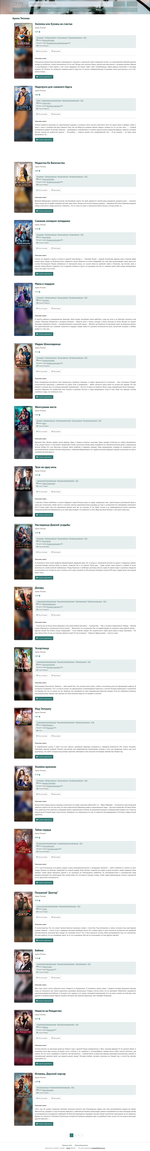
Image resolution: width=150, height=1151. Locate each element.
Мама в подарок (44, 284)
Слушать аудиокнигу (45, 77)
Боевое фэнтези (62, 37)
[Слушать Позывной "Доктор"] (23, 904)
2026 (84, 37)
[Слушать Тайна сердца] (23, 841)
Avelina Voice (46, 103)
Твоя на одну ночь (45, 467)
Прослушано (56, 51)
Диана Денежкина (47, 1090)
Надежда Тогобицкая (48, 783)
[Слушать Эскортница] (23, 660)
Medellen (45, 1027)
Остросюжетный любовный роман (47, 906)
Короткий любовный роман (70, 100)
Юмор (38, 100)
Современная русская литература (68, 843)
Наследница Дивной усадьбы (52, 525)
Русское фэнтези (74, 234)
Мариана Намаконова (49, 604)
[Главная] (49, 10)
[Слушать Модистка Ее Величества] (23, 174)
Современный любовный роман (51, 100)
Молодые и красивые (53, 106)
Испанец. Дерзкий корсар (50, 1073)
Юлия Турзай (46, 237)
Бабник (39, 950)
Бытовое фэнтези (63, 176)
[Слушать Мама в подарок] (23, 296)
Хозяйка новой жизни (53, 182)
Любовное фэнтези (51, 37)
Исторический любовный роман (46, 843)
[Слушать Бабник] (23, 962)
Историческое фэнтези (75, 37)
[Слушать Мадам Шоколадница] (23, 356)
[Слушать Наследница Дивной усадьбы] (23, 536)
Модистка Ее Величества (50, 163)
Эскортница (42, 648)
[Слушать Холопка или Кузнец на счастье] (23, 35)
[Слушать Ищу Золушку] (23, 717)
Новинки (59, 9)
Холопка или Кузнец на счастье (53, 24)
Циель (44, 423)
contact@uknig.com (98, 1148)
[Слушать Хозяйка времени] (23, 778)
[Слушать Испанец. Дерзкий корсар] (23, 1085)
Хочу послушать (42, 51)
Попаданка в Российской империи (57, 43)
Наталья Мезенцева (48, 40)
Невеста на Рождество (48, 1011)
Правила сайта (67, 1145)
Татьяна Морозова (48, 846)
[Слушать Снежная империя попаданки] (23, 233)
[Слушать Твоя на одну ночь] (23, 479)
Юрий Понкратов (47, 725)
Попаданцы (40, 37)
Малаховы (50, 728)
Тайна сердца (43, 830)
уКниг (17, 3)
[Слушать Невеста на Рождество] (23, 1022)
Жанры (99, 9)
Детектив (39, 420)
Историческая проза (43, 1087)
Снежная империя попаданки (52, 221)
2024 (104, 601)
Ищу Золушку (43, 708)
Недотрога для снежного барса (53, 87)
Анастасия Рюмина (48, 179)
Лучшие (87, 9)
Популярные (73, 9)
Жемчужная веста (45, 407)
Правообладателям (81, 1145)
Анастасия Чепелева (48, 664)
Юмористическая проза (95, 601)
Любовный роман (80, 601)
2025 (81, 100)
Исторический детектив (63, 420)
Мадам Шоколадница (48, 344)
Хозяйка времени (45, 767)
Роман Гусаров (47, 966)
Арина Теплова (40, 28)
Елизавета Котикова (48, 360)
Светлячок (45, 300)
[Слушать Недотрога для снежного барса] (23, 98)
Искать (120, 4)
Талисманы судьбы (53, 849)
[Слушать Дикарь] (23, 598)
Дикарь (39, 587)
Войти (133, 4)
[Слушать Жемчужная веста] (23, 418)
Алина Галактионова (48, 483)
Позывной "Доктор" (46, 892)
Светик (44, 909)
